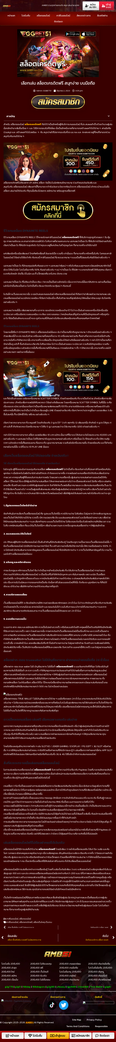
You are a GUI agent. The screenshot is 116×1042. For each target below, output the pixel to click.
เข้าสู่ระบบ (60, 1035)
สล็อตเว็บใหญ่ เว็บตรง (42, 922)
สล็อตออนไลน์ (43, 15)
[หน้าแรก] (7, 1035)
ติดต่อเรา (58, 21)
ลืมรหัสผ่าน (102, 15)
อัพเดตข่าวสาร (84, 15)
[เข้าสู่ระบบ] (52, 1035)
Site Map (76, 1019)
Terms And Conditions (77, 1026)
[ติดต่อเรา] (97, 1035)
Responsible (101, 1026)
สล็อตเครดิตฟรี (26, 922)
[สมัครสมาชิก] (73, 1035)
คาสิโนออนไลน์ (63, 15)
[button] (109, 116)
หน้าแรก (11, 15)
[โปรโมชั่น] (30, 1035)
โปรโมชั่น (26, 15)
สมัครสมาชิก (83, 1035)
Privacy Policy (94, 1019)
